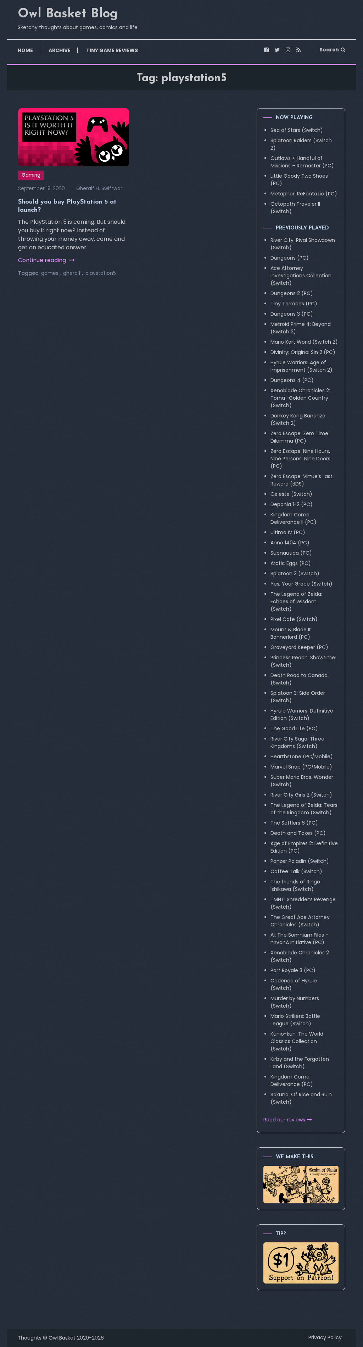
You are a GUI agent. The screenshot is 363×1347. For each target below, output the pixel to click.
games (49, 273)
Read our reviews (284, 1119)
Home (25, 50)
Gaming (31, 175)
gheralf (72, 273)
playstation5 (100, 273)
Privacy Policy (325, 1337)
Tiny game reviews (112, 50)
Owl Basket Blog (68, 14)
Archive (60, 50)
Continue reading (42, 260)
